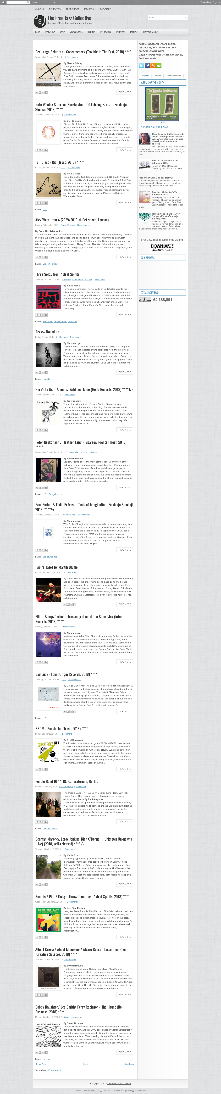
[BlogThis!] (39, 92)
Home (37, 32)
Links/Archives (174, 76)
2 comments (75, 337)
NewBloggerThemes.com (136, 1091)
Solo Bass (66, 279)
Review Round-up (47, 331)
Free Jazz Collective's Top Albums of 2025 (165, 161)
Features (91, 32)
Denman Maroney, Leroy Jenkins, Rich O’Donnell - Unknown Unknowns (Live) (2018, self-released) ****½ (83, 841)
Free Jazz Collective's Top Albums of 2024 (165, 193)
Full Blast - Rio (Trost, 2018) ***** (60, 162)
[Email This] (36, 92)
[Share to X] (42, 92)
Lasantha (116, 1091)
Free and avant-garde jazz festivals (156, 178)
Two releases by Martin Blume (56, 566)
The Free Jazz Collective (69, 18)
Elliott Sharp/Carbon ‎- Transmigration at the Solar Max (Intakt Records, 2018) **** (79, 619)
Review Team (55, 9)
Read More (125, 92)
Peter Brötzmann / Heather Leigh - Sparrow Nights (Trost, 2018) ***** (80, 444)
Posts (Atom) (54, 1070)
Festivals (134, 32)
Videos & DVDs (76, 32)
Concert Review (68, 225)
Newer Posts (41, 1064)
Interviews (120, 32)
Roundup (63, 337)
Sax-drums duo (68, 515)
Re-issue (65, 1017)
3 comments (100, 279)
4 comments (77, 1017)
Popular (145, 76)
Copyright (105, 9)
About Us (39, 9)
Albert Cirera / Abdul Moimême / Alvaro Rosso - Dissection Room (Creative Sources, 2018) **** (81, 951)
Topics (158, 76)
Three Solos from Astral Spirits (57, 274)
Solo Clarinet (77, 279)
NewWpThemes (89, 1091)
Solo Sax (88, 279)
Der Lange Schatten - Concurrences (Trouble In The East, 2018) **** (83, 51)
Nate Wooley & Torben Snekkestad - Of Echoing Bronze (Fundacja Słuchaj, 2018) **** (81, 107)
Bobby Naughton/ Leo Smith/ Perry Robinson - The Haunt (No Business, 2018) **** (78, 1009)
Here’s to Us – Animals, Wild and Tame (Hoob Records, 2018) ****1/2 (84, 389)
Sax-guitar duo (75, 452)
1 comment (67, 734)
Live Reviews (105, 32)
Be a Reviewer (72, 9)
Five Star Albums (150, 32)
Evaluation (89, 9)
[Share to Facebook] (46, 92)
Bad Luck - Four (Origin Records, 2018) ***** (67, 674)
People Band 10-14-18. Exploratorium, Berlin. (66, 781)
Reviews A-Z (50, 32)
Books (62, 32)
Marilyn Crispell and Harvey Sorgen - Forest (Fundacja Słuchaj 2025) (166, 216)
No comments (73, 57)
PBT (123, 1091)
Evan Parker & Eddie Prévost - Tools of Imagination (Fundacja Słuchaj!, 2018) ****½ (84, 507)
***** (63, 167)
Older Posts (129, 1064)
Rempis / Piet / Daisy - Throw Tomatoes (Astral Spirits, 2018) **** (82, 896)
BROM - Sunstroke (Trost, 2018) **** (61, 728)
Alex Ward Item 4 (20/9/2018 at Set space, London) (72, 219)
